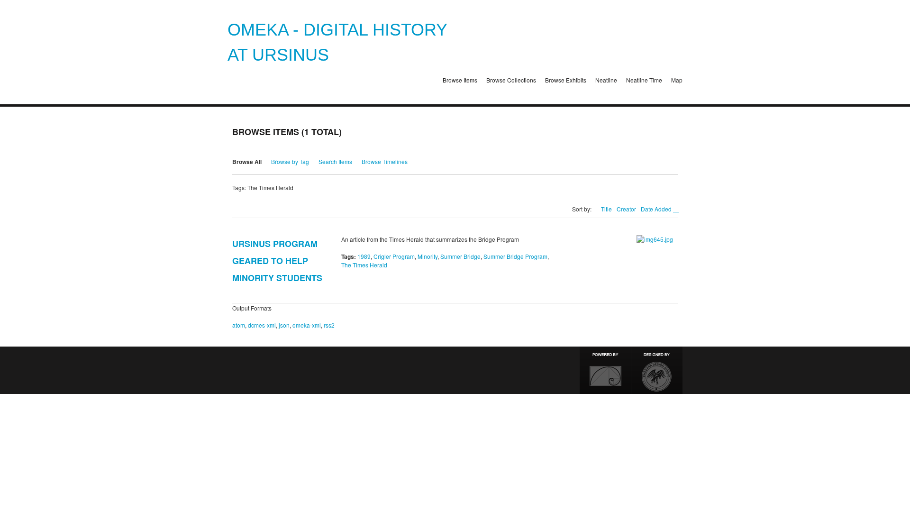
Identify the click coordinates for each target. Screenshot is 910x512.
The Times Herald (364, 265)
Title (606, 209)
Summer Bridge (460, 256)
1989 (364, 256)
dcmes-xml (262, 325)
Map (676, 80)
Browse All (247, 161)
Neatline (606, 80)
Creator (626, 209)
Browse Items (460, 80)
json (284, 325)
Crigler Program (394, 256)
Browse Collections (511, 80)
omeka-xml (306, 325)
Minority (427, 256)
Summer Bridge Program (515, 256)
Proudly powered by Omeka (605, 370)
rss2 (329, 325)
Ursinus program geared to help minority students (277, 261)
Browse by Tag (290, 161)
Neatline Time (644, 80)
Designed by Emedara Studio (656, 370)
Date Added (657, 209)
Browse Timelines (385, 161)
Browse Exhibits (565, 80)
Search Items (335, 161)
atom (238, 325)
